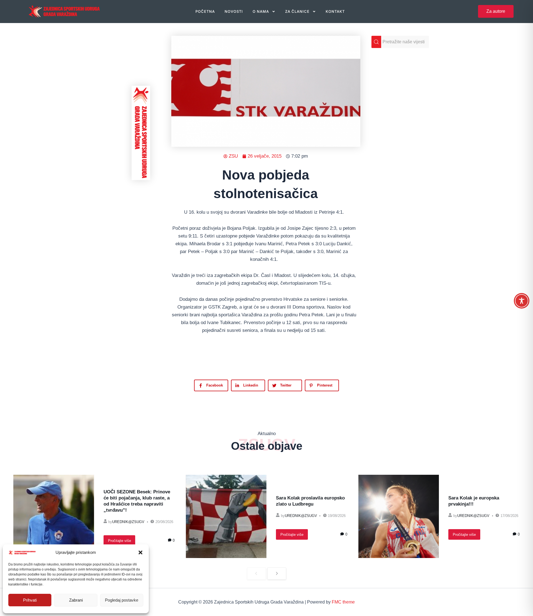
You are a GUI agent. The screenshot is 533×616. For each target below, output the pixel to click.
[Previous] (256, 573)
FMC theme (343, 602)
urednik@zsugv (128, 522)
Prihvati (30, 600)
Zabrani (76, 600)
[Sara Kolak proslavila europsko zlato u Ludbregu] (226, 516)
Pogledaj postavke (121, 600)
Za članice (297, 11)
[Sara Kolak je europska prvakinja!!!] (398, 516)
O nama (261, 11)
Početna (205, 11)
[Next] (276, 573)
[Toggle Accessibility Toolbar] (521, 301)
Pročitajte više (119, 541)
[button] (140, 552)
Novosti (234, 11)
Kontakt (335, 11)
